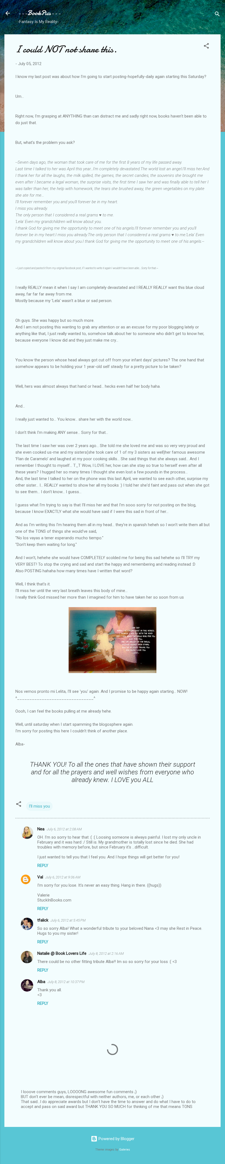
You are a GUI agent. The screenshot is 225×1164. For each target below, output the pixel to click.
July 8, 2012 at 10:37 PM (66, 982)
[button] (206, 47)
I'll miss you (39, 806)
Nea (40, 829)
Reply (42, 865)
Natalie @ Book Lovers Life (61, 953)
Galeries (124, 1149)
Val (40, 877)
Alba (41, 981)
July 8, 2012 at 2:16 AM (106, 953)
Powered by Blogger (115, 1138)
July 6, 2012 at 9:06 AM (62, 877)
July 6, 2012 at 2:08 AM (64, 829)
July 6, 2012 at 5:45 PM (68, 920)
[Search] (217, 15)
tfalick (42, 920)
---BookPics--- (39, 13)
